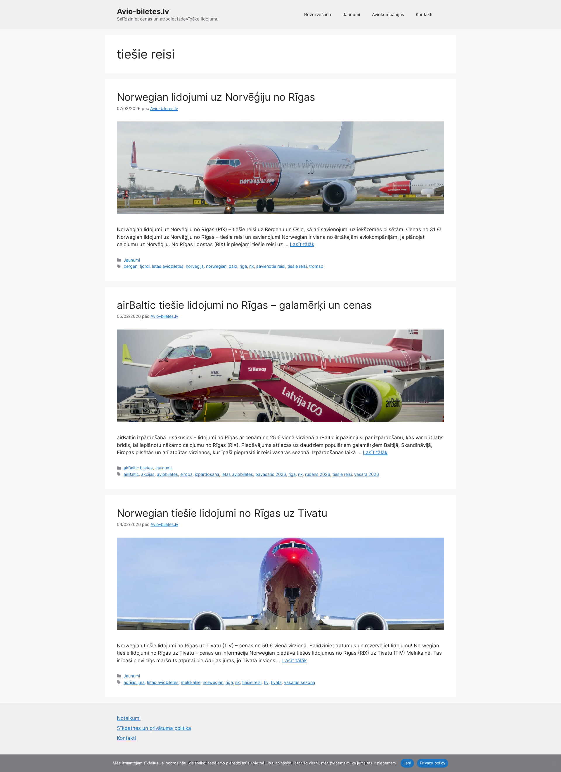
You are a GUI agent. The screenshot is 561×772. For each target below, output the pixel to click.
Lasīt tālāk (302, 244)
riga (243, 266)
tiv (266, 682)
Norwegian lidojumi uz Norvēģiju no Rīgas (216, 97)
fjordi (145, 266)
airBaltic (131, 474)
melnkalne (190, 682)
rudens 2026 (317, 474)
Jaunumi (351, 14)
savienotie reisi (270, 266)
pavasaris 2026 (270, 474)
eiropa (186, 474)
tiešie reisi (297, 266)
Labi (407, 763)
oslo (233, 266)
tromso (316, 266)
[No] (554, 763)
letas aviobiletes (167, 266)
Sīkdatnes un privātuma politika (154, 728)
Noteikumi (129, 718)
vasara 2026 (366, 474)
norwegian (216, 266)
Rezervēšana (317, 14)
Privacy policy (433, 763)
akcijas (148, 474)
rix (251, 266)
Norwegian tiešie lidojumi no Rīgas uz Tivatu (222, 513)
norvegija (195, 266)
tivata (276, 682)
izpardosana (207, 474)
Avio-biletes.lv (143, 11)
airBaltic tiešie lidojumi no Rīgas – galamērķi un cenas (244, 305)
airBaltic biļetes (138, 467)
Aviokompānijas (388, 14)
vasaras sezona (299, 682)
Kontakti (424, 14)
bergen (130, 266)
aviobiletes (167, 474)
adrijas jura (134, 682)
